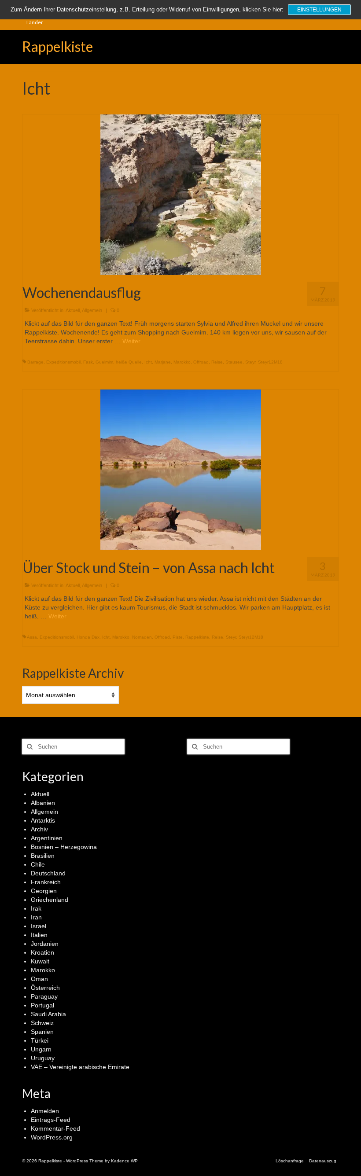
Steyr (250, 362)
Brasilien (43, 855)
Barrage (35, 362)
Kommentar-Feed (55, 1128)
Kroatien (42, 952)
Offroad (201, 362)
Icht (148, 362)
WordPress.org (52, 1137)
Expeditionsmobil (63, 362)
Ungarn (41, 1049)
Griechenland (49, 899)
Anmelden (45, 1110)
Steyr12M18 (270, 362)
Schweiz (42, 1022)
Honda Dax (88, 637)
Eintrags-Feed (50, 1119)
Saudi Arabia (48, 1014)
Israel (38, 926)
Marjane (163, 362)
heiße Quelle (129, 362)
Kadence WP (124, 1160)
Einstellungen (319, 10)
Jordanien (45, 943)
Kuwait (40, 961)
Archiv (39, 829)
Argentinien (47, 838)
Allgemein (92, 310)
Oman (39, 978)
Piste (178, 637)
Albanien (43, 802)
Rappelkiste (57, 46)
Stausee (234, 362)
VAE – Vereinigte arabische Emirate (80, 1066)
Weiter (131, 341)
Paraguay (44, 996)
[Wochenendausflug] (180, 194)
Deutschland (48, 873)
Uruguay (43, 1058)
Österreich (45, 987)
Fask (88, 362)
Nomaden (142, 637)
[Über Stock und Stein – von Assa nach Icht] (180, 469)
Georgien (44, 890)
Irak (36, 908)
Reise (217, 362)
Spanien (42, 1031)
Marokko (182, 362)
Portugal (42, 1005)
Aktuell (73, 310)
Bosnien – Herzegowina (64, 846)
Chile (38, 864)
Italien (39, 934)
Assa (32, 637)
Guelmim (104, 362)
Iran (36, 917)
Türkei (39, 1040)
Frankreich (46, 882)
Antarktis (43, 820)
